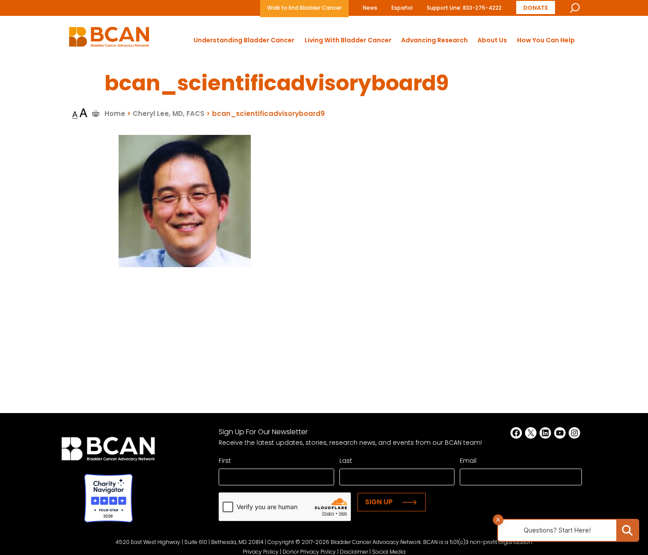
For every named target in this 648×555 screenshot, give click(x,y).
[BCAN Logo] (108, 451)
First (225, 460)
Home (114, 113)
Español (402, 7)
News (370, 7)
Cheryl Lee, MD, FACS (169, 113)
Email (468, 460)
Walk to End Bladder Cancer (304, 7)
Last (345, 460)
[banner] (109, 39)
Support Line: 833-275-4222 (464, 7)
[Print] (96, 113)
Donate (535, 8)
